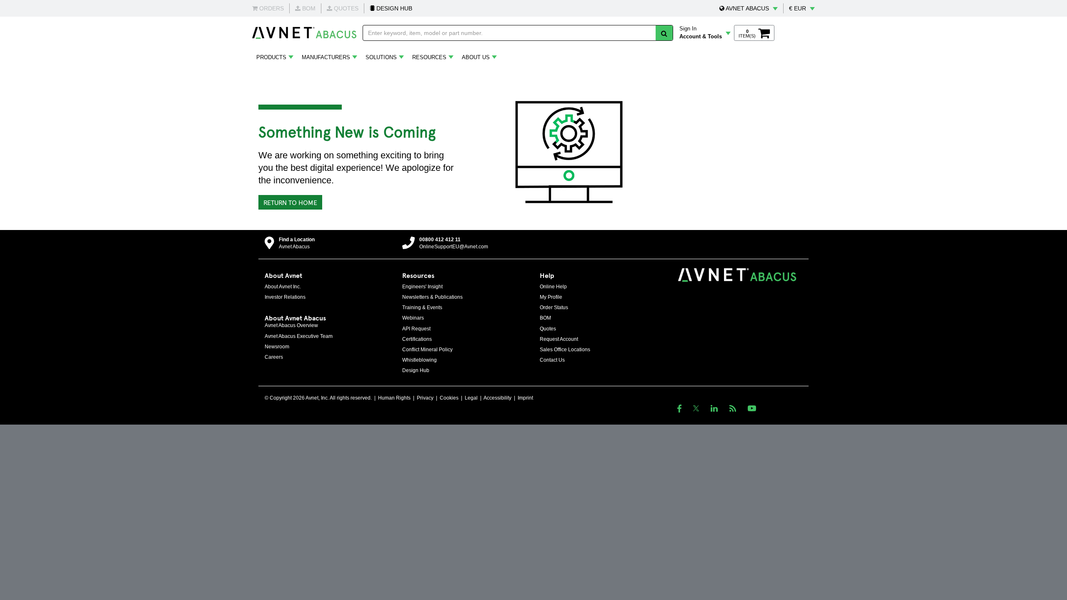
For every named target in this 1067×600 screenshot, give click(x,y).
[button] (748, 8)
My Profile (551, 297)
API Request (416, 329)
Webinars (413, 318)
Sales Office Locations (565, 349)
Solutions (381, 57)
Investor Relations (285, 297)
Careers (274, 357)
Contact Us (552, 360)
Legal (471, 398)
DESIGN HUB (393, 8)
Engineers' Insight (422, 287)
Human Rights (394, 398)
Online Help (553, 287)
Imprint (525, 398)
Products (271, 57)
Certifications (417, 339)
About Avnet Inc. (283, 287)
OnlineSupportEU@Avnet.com (453, 247)
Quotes (548, 329)
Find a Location (297, 239)
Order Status (554, 307)
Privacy (425, 398)
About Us (476, 57)
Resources (429, 57)
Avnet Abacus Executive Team (299, 336)
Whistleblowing (419, 360)
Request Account (559, 339)
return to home (290, 202)
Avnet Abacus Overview (291, 325)
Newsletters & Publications (432, 297)
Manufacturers (326, 57)
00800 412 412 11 (440, 239)
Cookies (449, 398)
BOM (545, 318)
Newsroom (277, 347)
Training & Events (422, 307)
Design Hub (415, 370)
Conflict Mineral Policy (427, 349)
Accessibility (497, 398)
